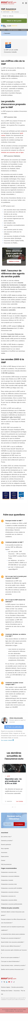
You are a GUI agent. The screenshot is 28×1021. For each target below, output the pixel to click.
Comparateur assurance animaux (9, 892)
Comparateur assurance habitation (10, 876)
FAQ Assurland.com (6, 864)
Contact (3, 860)
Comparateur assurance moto (9, 884)
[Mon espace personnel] (23, 3)
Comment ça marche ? (7, 840)
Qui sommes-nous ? (6, 836)
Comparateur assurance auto (8, 872)
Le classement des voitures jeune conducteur (13, 934)
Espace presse (5, 856)
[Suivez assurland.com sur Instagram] (11, 982)
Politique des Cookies (6, 990)
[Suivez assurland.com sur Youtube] (9, 982)
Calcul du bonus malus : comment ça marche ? (13, 965)
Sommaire (7, 33)
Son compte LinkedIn (6, 740)
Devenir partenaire (6, 844)
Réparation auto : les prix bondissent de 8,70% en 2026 (13, 781)
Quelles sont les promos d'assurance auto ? (12, 969)
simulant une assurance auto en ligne (12, 152)
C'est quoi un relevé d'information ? (10, 961)
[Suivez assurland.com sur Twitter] (4, 982)
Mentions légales (5, 987)
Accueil (3, 30)
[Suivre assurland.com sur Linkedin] (6, 982)
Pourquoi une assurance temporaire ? (11, 938)
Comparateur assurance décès (9, 900)
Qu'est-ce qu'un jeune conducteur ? (10, 957)
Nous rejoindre (5, 848)
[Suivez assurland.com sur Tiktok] (14, 982)
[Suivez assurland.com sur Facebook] (2, 982)
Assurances (4, 852)
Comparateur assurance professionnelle (11, 904)
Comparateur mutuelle (7, 880)
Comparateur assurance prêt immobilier (11, 888)
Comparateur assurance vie (8, 896)
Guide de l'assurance (12, 30)
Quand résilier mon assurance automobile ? (12, 942)
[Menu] (26, 3)
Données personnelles (17, 987)
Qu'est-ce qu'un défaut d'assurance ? (11, 946)
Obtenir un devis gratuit (14, 21)
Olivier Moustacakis (16, 718)
